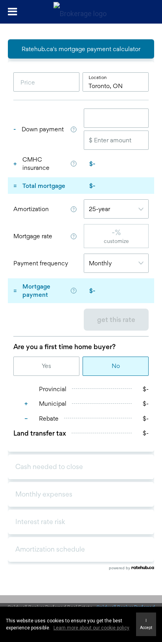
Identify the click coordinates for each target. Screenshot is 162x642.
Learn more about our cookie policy (91, 628)
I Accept (146, 624)
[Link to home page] (81, 12)
